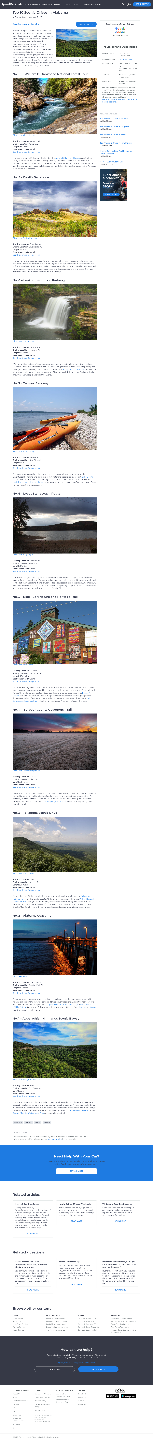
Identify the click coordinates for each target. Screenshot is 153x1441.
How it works (31, 4)
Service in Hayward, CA (87, 1318)
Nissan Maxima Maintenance (56, 1327)
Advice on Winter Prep (69, 1262)
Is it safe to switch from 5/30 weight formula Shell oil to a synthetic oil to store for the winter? (119, 1264)
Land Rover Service (20, 1324)
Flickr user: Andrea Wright (24, 451)
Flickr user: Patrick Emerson (25, 238)
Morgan (92, 1007)
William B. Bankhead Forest (67, 158)
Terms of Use (39, 1410)
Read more (33, 1234)
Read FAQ (55, 1369)
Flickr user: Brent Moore (23, 341)
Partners (16, 1424)
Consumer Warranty (43, 1394)
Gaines (82, 1007)
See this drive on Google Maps (26, 152)
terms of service (54, 1139)
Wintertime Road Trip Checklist (117, 1204)
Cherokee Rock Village (78, 1110)
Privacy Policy (40, 1401)
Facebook (82, 1394)
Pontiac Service (19, 1327)
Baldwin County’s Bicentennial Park (29, 482)
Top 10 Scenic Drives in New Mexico (116, 143)
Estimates (17, 1415)
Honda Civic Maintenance (55, 1318)
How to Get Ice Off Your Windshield (75, 1204)
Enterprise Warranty (42, 1397)
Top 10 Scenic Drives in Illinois (113, 135)
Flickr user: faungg (21, 976)
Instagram (82, 1404)
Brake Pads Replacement (121, 1324)
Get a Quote (86, 24)
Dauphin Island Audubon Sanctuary (61, 1005)
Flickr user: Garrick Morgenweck (27, 771)
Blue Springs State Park (55, 801)
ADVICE (57, 4)
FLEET (76, 4)
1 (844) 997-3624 (126, 60)
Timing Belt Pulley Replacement (123, 1321)
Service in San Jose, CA (87, 1324)
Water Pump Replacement (121, 1318)
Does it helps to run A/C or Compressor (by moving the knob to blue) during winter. (31, 1264)
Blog (14, 1428)
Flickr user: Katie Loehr (23, 665)
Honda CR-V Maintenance (55, 1324)
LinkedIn (82, 1397)
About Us (16, 1394)
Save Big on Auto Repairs (26, 24)
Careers (16, 1404)
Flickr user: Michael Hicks (24, 135)
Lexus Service (18, 1318)
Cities (67, 4)
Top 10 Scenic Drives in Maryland (114, 127)
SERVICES (46, 4)
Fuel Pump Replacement (120, 1327)
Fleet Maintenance (20, 1401)
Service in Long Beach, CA (88, 1327)
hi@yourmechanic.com (84, 1363)
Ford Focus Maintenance (55, 1330)
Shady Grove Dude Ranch (74, 369)
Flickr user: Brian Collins (23, 873)
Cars (14, 1411)
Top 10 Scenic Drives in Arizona (114, 118)
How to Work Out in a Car (111, 162)
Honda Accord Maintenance (56, 1321)
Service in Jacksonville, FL (88, 1330)
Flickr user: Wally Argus (23, 555)
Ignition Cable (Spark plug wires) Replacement (124, 1331)
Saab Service (18, 1321)
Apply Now (111, 194)
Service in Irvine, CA (86, 1321)
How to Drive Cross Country (27, 1204)
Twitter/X (82, 1401)
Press (15, 1397)
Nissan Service (18, 1330)
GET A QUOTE (142, 4)
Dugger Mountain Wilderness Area (28, 1113)
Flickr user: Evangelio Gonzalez (26, 1079)
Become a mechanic (92, 4)
